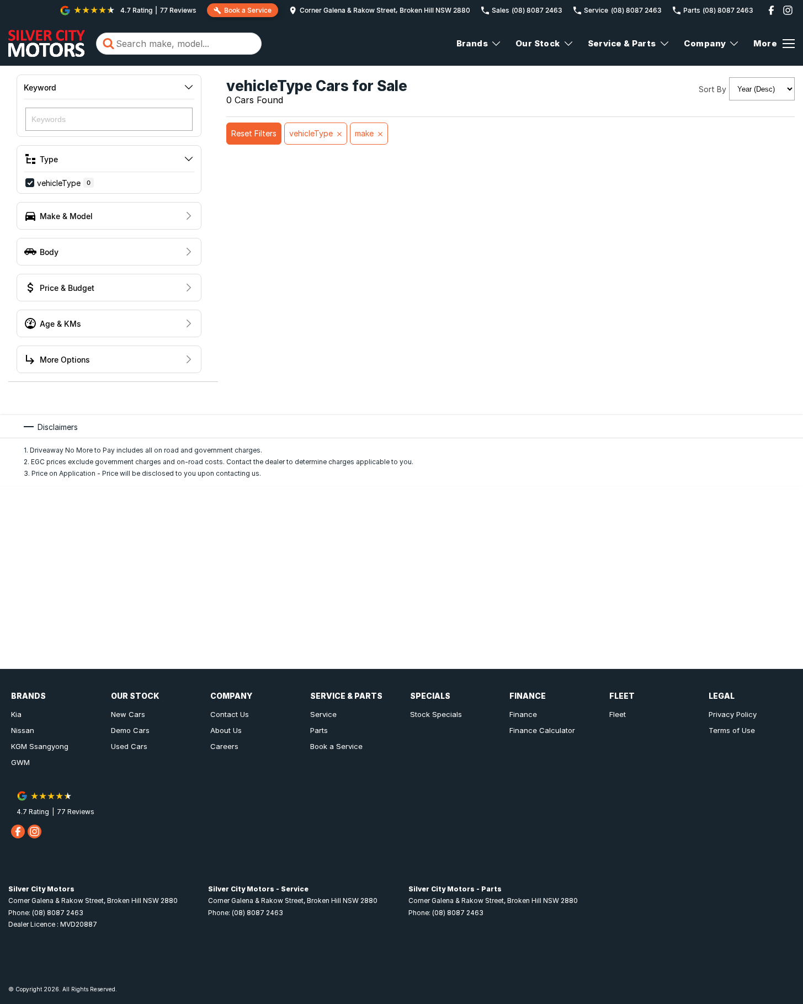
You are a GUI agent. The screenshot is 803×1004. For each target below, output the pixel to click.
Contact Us (229, 714)
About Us (226, 730)
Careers (224, 746)
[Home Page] (46, 43)
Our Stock (537, 43)
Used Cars (129, 746)
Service (323, 714)
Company (705, 43)
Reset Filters (253, 133)
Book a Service (336, 746)
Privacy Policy (733, 714)
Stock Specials (436, 714)
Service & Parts (622, 43)
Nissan (22, 730)
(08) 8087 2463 (57, 913)
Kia (16, 714)
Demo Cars (130, 730)
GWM (20, 762)
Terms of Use (732, 730)
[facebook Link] (771, 10)
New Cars (128, 714)
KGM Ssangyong (39, 746)
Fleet (617, 714)
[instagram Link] (788, 10)
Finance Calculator (542, 730)
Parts (319, 730)
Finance (523, 714)
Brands (472, 43)
